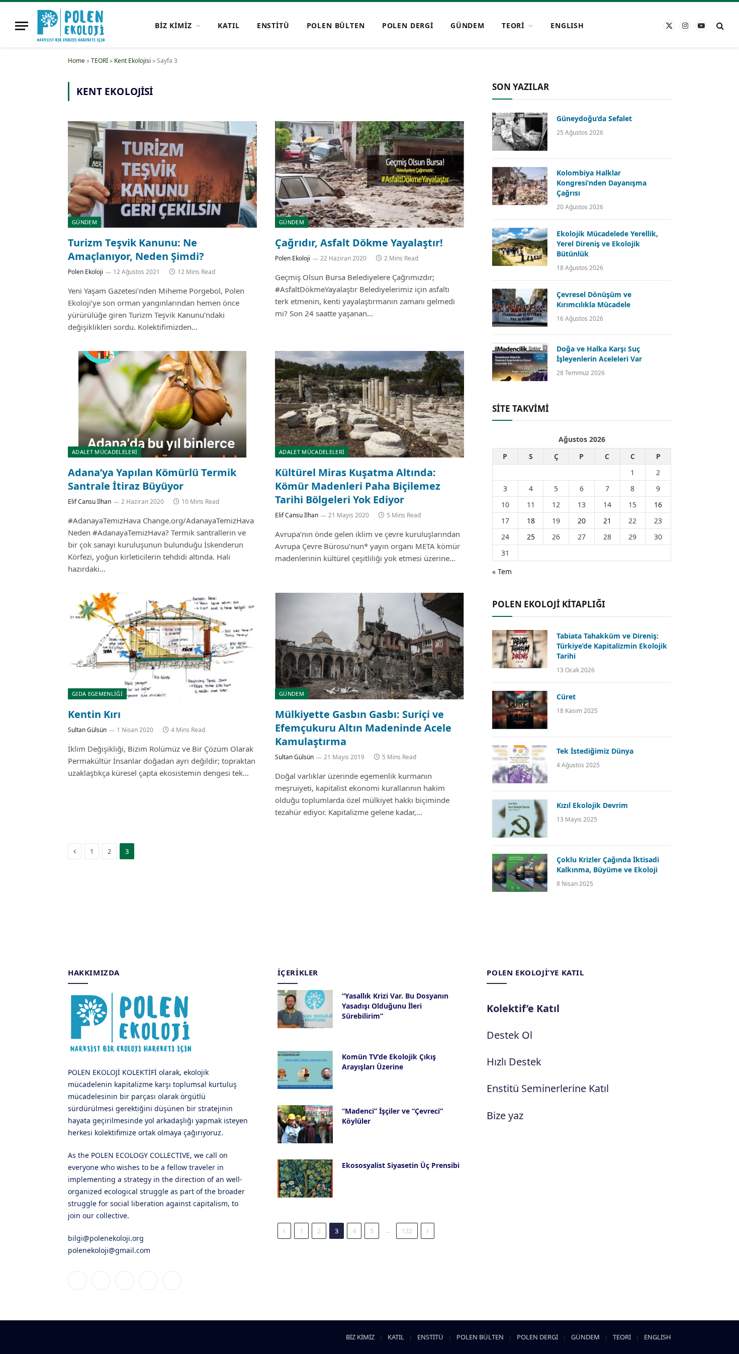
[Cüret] (519, 710)
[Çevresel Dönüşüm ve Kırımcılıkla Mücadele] (519, 308)
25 (531, 536)
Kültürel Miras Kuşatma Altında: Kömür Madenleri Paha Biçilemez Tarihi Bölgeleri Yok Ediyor (357, 486)
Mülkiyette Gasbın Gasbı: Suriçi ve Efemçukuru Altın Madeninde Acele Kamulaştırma (363, 727)
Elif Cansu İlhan (89, 501)
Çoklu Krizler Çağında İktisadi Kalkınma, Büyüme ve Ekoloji (608, 864)
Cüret (566, 696)
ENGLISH (567, 25)
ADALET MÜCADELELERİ (104, 452)
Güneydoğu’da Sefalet (594, 118)
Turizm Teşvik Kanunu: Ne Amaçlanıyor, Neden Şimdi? (136, 249)
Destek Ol (509, 1035)
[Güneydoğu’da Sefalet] (519, 132)
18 (531, 520)
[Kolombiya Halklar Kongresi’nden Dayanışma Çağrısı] (519, 186)
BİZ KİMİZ (173, 25)
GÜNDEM (467, 25)
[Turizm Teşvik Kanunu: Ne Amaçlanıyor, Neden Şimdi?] (162, 174)
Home (76, 60)
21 (607, 520)
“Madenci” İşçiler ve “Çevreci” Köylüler (392, 1116)
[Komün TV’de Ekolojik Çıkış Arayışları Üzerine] (305, 1070)
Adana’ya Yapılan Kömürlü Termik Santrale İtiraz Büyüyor (152, 479)
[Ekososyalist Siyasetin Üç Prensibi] (305, 1178)
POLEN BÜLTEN (336, 25)
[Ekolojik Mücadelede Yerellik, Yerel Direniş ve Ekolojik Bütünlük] (519, 247)
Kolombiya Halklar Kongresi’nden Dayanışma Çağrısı (601, 183)
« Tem (502, 571)
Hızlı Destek (514, 1061)
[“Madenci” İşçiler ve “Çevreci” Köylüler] (305, 1124)
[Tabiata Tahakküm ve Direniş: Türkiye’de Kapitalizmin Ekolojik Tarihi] (519, 649)
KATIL (228, 25)
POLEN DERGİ (407, 25)
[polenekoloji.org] (71, 25)
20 (582, 520)
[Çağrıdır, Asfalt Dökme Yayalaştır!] (369, 174)
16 (658, 504)
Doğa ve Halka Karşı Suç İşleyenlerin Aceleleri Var (599, 354)
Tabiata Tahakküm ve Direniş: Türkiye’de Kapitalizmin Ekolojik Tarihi (612, 646)
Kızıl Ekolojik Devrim (592, 805)
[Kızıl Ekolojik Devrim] (519, 818)
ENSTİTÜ (273, 25)
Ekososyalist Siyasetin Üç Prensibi (400, 1165)
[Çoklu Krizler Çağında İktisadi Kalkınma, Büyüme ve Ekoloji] (519, 873)
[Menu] (21, 26)
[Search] (719, 26)
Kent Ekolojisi (132, 60)
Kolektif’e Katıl (523, 1008)
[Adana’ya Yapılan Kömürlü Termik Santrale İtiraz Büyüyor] (162, 404)
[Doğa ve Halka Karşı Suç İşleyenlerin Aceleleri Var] (519, 362)
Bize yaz (505, 1115)
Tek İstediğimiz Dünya (595, 751)
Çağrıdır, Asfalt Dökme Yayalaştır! (359, 242)
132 (407, 1230)
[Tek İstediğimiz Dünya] (519, 764)
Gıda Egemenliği (97, 693)
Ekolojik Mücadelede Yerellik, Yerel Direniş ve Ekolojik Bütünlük (607, 243)
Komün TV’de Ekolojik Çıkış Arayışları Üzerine (389, 1061)
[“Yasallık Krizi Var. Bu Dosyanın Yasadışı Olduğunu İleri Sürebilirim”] (305, 1009)
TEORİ (513, 25)
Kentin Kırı (94, 714)
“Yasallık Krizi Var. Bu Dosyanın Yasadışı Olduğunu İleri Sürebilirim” (395, 1006)
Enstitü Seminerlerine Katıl (548, 1088)
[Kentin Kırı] (162, 646)
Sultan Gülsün (87, 730)
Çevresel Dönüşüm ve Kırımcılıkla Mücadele (594, 299)
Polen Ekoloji (85, 271)
